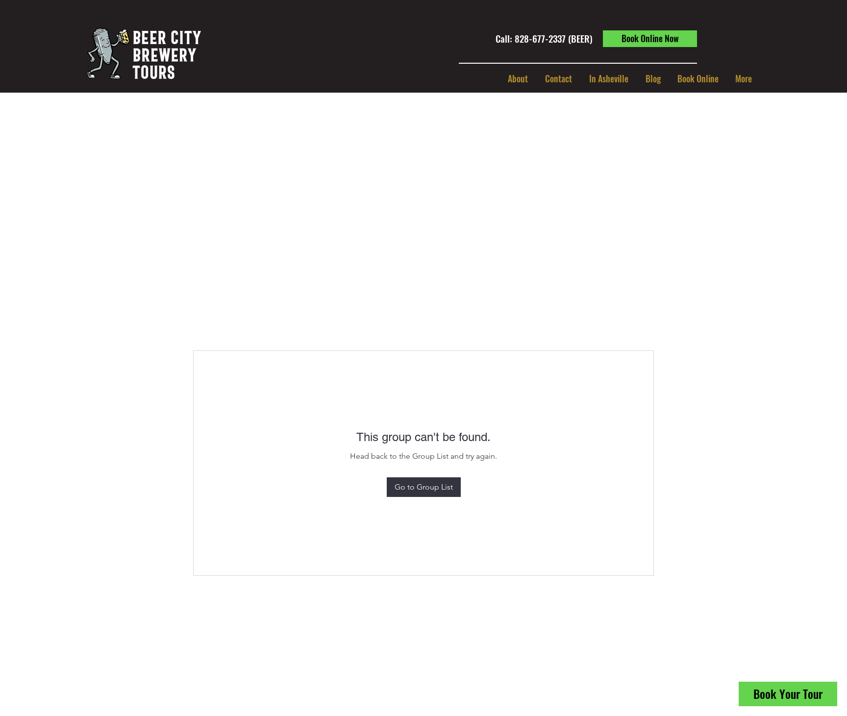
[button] (608, 78)
